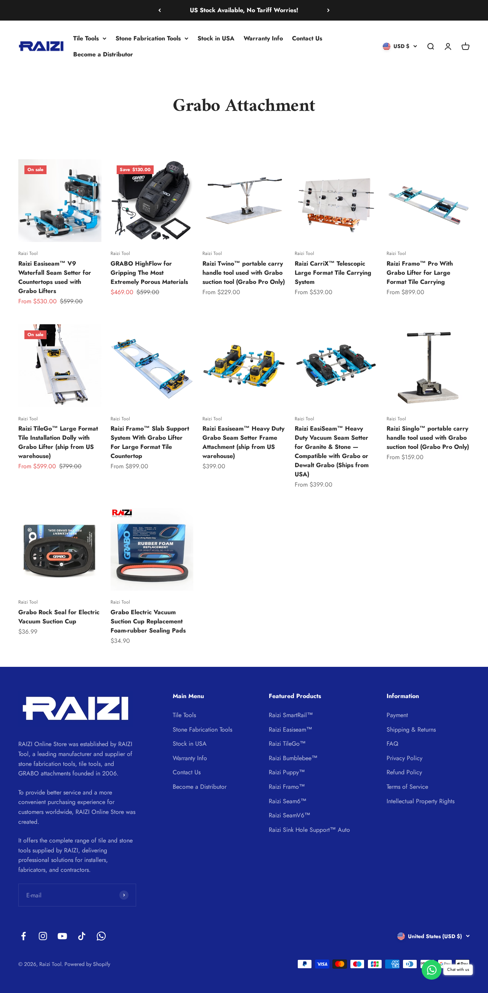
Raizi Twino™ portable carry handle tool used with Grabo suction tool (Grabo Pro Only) (243, 272)
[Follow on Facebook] (23, 936)
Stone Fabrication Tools (148, 38)
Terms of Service (407, 786)
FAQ (392, 743)
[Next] (328, 10)
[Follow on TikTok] (82, 936)
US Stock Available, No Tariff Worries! (244, 10)
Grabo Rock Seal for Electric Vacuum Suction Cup (59, 617)
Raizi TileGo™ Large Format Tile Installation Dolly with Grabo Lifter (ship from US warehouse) (58, 442)
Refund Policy (404, 772)
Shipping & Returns (411, 729)
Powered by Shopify (87, 964)
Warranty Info (263, 38)
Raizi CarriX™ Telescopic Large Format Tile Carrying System (333, 272)
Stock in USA (215, 38)
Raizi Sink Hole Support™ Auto (309, 829)
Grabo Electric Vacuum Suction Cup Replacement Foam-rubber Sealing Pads (148, 621)
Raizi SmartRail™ (291, 715)
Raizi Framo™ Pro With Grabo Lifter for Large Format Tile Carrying (420, 272)
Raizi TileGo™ (287, 743)
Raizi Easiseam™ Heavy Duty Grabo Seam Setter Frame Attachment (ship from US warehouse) (243, 442)
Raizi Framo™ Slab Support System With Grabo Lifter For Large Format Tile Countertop (150, 442)
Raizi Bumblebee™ (293, 758)
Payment (397, 715)
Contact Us (307, 38)
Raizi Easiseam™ (290, 729)
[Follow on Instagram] (43, 936)
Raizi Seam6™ (288, 801)
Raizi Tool (28, 253)
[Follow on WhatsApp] (101, 936)
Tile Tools (86, 38)
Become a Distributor (103, 54)
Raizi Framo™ (287, 786)
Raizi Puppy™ (287, 772)
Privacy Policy (404, 758)
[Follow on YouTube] (62, 936)
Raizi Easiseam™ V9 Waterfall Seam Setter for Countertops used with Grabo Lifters (54, 277)
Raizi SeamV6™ (289, 815)
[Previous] (159, 10)
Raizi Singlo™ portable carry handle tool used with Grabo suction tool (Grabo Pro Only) (428, 437)
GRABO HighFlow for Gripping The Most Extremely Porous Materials (149, 272)
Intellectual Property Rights (420, 801)
